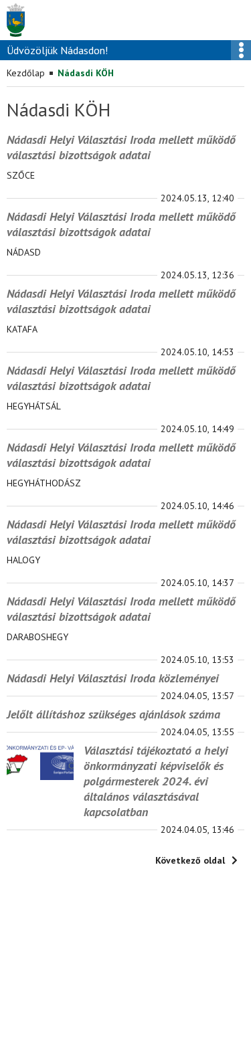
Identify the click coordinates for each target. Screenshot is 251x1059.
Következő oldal (190, 860)
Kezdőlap (26, 73)
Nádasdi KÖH (86, 73)
